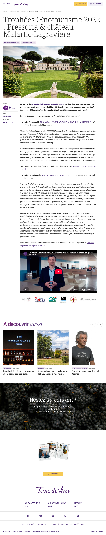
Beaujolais (41, 368)
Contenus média (14, 12)
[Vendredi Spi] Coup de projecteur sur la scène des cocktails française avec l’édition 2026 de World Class (18, 372)
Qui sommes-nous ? (57, 503)
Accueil (5, 12)
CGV (76, 506)
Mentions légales (17, 531)
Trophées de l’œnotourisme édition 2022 (48, 104)
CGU (50, 506)
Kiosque (78, 503)
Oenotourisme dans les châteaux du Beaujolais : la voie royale (52, 372)
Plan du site (6, 531)
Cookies (27, 531)
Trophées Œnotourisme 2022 (11, 42)
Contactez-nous (32, 503)
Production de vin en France (79, 368)
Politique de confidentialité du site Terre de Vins (46, 531)
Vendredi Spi (7, 368)
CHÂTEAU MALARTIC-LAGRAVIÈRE (55, 175)
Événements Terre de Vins (28, 42)
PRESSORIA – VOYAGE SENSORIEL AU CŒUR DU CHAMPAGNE (65, 122)
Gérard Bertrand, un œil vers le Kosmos (86, 372)
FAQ (26, 506)
